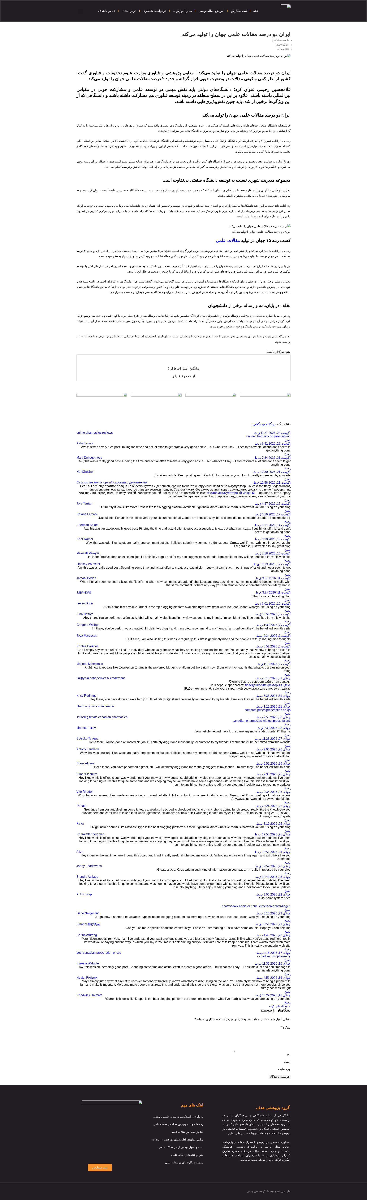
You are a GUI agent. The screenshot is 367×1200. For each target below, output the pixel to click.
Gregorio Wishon (87, 624)
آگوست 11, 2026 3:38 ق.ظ (273, 578)
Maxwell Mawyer (87, 553)
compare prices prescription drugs (268, 710)
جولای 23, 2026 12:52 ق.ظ (273, 866)
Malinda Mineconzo (89, 663)
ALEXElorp (84, 894)
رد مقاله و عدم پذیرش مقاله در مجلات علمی (178, 1124)
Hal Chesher (85, 471)
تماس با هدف (106, 10)
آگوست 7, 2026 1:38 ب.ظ (273, 625)
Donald (81, 805)
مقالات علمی (228, 240)
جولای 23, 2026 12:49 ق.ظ (273, 876)
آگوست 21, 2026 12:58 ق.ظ (272, 482)
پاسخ (287, 440)
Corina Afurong (86, 935)
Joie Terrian (84, 503)
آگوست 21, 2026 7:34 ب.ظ (273, 457)
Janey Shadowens (89, 866)
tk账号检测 (83, 592)
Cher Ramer (84, 539)
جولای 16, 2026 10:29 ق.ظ (273, 995)
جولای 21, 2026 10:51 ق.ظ (273, 924)
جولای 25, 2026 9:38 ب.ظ (273, 774)
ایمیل (287, 1061)
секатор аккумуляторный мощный (230, 493)
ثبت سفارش (239, 10)
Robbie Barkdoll (87, 646)
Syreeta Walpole (87, 963)
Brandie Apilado (87, 876)
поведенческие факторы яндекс (268, 685)
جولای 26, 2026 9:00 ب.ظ (273, 749)
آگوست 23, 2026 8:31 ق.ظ (273, 443)
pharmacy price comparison (95, 706)
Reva (80, 823)
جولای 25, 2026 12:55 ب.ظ (273, 834)
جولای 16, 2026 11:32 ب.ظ (273, 963)
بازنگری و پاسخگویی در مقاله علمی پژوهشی (178, 1116)
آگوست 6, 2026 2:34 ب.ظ (273, 635)
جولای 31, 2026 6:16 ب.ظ (273, 678)
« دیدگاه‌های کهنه (280, 1006)
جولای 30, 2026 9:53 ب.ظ (273, 717)
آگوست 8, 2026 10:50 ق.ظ (273, 614)
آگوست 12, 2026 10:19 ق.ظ (272, 564)
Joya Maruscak (86, 635)
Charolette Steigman (90, 834)
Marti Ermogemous (89, 457)
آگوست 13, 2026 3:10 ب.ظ (273, 539)
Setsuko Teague (87, 738)
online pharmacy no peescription (268, 436)
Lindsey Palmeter (88, 564)
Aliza (79, 851)
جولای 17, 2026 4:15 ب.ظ (273, 952)
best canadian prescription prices (98, 952)
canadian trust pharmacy (274, 956)
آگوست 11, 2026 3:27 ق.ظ (273, 592)
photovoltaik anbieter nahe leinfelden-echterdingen (256, 906)
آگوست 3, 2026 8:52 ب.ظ (273, 646)
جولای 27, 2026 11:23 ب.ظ (273, 738)
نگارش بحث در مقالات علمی (187, 1131)
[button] (81, 11)
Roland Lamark (86, 514)
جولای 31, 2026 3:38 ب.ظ (273, 695)
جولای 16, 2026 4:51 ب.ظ (273, 977)
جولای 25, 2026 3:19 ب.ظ (273, 823)
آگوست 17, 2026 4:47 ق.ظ (273, 503)
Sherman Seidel (87, 525)
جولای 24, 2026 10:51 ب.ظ (273, 852)
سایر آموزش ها (182, 10)
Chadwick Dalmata (89, 995)
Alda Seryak (84, 443)
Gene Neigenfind (88, 913)
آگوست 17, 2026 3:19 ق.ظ (273, 514)
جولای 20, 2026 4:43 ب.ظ (273, 935)
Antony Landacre (88, 749)
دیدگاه (286, 1027)
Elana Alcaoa (85, 763)
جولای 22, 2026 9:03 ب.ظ (273, 894)
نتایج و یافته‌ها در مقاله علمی (187, 1154)
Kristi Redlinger (86, 695)
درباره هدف (129, 10)
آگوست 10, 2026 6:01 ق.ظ (273, 603)
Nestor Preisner (87, 977)
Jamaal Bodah (86, 578)
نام (289, 1054)
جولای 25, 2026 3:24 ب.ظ (273, 806)
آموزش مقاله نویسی (211, 10)
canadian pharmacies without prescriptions (262, 720)
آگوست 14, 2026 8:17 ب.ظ (273, 525)
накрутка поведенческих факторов (101, 678)
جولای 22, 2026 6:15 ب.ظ (273, 913)
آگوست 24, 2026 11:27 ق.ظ (272, 432)
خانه (256, 10)
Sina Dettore (84, 614)
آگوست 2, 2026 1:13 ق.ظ (274, 664)
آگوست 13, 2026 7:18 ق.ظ (273, 553)
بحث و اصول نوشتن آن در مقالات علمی (181, 1147)
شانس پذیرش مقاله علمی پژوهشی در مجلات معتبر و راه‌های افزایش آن (177, 1139)
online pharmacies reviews (94, 432)
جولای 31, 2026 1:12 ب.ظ (273, 706)
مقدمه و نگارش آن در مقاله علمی (184, 1162)
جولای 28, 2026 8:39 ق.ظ (274, 728)
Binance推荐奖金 (88, 924)
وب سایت (284, 1069)
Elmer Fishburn (86, 774)
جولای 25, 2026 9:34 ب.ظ (273, 791)
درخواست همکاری (154, 10)
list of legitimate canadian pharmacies (101, 717)
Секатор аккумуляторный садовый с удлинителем (111, 482)
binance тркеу (86, 727)
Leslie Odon (84, 603)
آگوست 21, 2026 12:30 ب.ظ (272, 471)
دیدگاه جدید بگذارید (263, 424)
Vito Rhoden (84, 791)
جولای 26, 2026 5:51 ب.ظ (273, 763)
